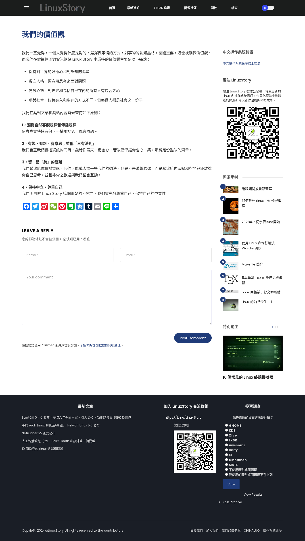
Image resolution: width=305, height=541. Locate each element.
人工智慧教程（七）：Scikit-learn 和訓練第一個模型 (58, 441)
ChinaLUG (252, 530)
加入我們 (212, 530)
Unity (233, 450)
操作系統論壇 (272, 530)
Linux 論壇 (162, 8)
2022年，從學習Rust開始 (261, 221)
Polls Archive (232, 502)
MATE (233, 465)
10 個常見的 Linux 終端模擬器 (248, 377)
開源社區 (190, 8)
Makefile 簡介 (252, 264)
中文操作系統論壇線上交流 (241, 63)
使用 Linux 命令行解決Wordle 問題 (258, 246)
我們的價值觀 (231, 530)
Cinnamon (238, 460)
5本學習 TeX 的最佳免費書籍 (262, 280)
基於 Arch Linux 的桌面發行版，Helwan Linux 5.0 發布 (61, 425)
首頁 (112, 8)
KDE (232, 430)
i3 (230, 455)
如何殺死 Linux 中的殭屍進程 (261, 203)
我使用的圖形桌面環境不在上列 (251, 474)
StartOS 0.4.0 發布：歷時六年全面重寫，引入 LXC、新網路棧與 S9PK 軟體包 (76, 417)
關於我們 (196, 530)
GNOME (235, 425)
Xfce (233, 435)
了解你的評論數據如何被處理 (100, 345)
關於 (214, 8)
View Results (253, 494)
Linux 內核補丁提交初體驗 (261, 292)
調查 (234, 8)
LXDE (233, 440)
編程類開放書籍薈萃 (257, 188)
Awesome (237, 445)
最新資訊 (133, 8)
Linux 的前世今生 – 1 (257, 301)
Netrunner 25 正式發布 (38, 433)
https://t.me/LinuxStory (183, 417)
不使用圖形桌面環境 (243, 470)
